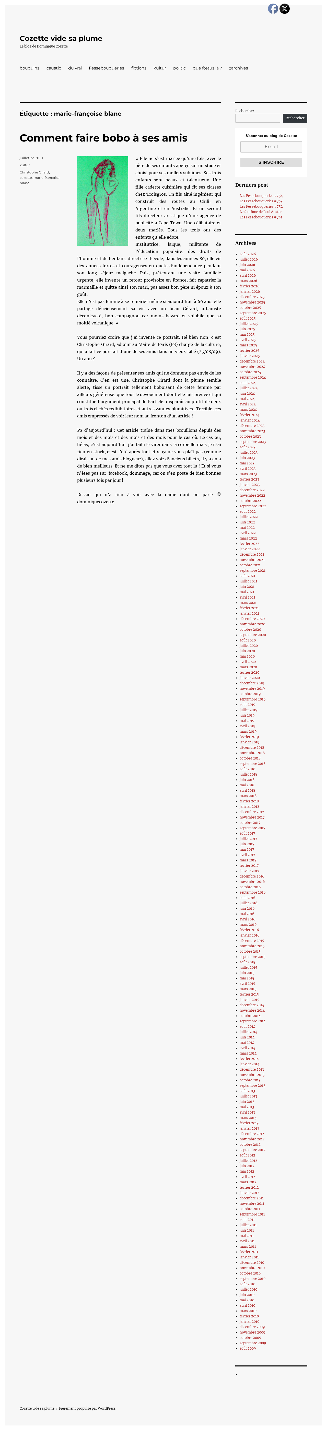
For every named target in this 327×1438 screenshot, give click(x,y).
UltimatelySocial (205, 1434)
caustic (53, 68)
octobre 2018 (250, 758)
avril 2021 (247, 597)
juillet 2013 (248, 1096)
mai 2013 (247, 1107)
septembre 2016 (253, 892)
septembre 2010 (252, 1279)
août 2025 (248, 318)
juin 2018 (247, 780)
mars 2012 (248, 1182)
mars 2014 (248, 1053)
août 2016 (247, 898)
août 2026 (248, 254)
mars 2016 (248, 924)
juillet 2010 (248, 1289)
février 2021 (249, 608)
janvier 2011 (249, 1257)
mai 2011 (247, 1236)
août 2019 (247, 705)
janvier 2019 (250, 742)
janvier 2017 (249, 871)
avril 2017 (247, 855)
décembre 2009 (252, 1327)
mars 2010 (248, 1311)
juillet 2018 (248, 774)
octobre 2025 (250, 308)
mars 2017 (248, 860)
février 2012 (249, 1187)
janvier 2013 (249, 1128)
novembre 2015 (252, 946)
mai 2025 (247, 334)
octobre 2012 (250, 1144)
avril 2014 (247, 1048)
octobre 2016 (250, 887)
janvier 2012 (249, 1193)
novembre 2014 (252, 1010)
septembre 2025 (253, 313)
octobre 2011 (250, 1209)
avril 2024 (248, 404)
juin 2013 (247, 1102)
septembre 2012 (252, 1150)
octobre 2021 (250, 565)
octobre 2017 (250, 823)
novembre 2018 (252, 753)
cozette (26, 178)
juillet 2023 (249, 452)
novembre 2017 (252, 817)
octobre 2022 (250, 501)
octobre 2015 (250, 951)
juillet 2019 (249, 710)
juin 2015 (247, 973)
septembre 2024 (253, 377)
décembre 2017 (252, 812)
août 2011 (247, 1220)
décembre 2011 (252, 1198)
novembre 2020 (252, 624)
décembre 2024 (252, 361)
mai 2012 (247, 1171)
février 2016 (249, 930)
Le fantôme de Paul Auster (261, 212)
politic (179, 68)
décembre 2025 (252, 297)
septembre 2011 (252, 1214)
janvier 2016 (250, 935)
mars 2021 (248, 603)
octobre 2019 (250, 694)
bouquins (29, 68)
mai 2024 (247, 399)
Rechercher (244, 111)
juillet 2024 (249, 388)
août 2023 (247, 447)
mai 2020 (247, 656)
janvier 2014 (249, 1064)
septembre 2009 (253, 1343)
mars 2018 (248, 796)
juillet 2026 (249, 259)
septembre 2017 (252, 828)
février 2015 (249, 994)
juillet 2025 (249, 324)
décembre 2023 (252, 426)
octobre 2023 (250, 436)
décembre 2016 (252, 876)
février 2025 (249, 350)
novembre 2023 (252, 431)
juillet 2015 (248, 967)
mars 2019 (248, 731)
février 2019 (249, 737)
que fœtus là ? (207, 68)
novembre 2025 (252, 302)
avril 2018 (247, 790)
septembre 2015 (252, 957)
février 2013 (249, 1123)
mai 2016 (247, 914)
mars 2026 (248, 281)
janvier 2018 (249, 806)
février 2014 (249, 1059)
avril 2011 (247, 1241)
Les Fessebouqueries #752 (261, 206)
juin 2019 (247, 715)
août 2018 (247, 769)
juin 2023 (247, 458)
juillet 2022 (249, 517)
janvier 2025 (250, 356)
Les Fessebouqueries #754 (261, 196)
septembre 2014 (252, 1021)
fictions (138, 68)
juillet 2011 (248, 1225)
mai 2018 (247, 785)
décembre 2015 (252, 941)
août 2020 (248, 640)
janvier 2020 (250, 678)
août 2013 (247, 1091)
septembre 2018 (252, 764)
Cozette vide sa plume (61, 38)
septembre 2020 (253, 635)
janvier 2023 (250, 485)
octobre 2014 (250, 1016)
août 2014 (247, 1026)
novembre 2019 (252, 688)
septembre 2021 (252, 570)
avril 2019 (247, 726)
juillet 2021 (248, 581)
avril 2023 (247, 468)
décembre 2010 (252, 1262)
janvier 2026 (250, 291)
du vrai (75, 68)
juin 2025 (247, 329)
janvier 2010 (249, 1321)
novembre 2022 (252, 495)
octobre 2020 (250, 629)
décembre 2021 (252, 554)
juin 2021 (247, 586)
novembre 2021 (252, 560)
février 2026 (250, 286)
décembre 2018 (252, 747)
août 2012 (247, 1155)
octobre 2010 (250, 1273)
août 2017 (247, 833)
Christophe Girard (34, 172)
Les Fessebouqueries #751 (261, 217)
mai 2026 (247, 270)
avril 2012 (247, 1177)
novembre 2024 (252, 367)
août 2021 (247, 576)
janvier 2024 (250, 420)
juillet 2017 (248, 839)
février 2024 (249, 415)
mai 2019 (247, 721)
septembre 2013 (252, 1085)
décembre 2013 (252, 1069)
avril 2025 (248, 340)
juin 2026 (247, 265)
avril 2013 (247, 1112)
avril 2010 (247, 1305)
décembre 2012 (252, 1134)
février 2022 (249, 544)
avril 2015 (247, 983)
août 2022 (248, 511)
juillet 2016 (249, 903)
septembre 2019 (253, 699)
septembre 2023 (253, 442)
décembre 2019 (252, 683)
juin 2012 (247, 1166)
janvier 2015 (249, 1000)
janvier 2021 (249, 613)
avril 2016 (247, 919)
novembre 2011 (252, 1203)
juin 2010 (247, 1295)
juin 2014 (247, 1037)
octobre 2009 (250, 1338)
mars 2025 (248, 345)
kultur (160, 68)
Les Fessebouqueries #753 (261, 201)
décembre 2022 (252, 490)
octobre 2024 (250, 372)
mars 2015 (248, 989)
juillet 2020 (249, 646)
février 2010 (249, 1316)
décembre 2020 (252, 619)
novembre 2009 (252, 1332)
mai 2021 (247, 592)
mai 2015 (247, 978)
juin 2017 (247, 844)
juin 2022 (247, 522)
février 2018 (249, 801)
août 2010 (247, 1284)
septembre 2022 (253, 506)
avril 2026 (248, 275)
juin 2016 (247, 908)
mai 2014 (247, 1042)
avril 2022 (248, 533)
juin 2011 (247, 1230)
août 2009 (248, 1348)
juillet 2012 (248, 1161)
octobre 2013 (250, 1080)
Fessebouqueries (106, 68)
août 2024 (248, 383)
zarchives (238, 68)
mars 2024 (248, 409)
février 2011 (249, 1252)
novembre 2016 (252, 882)
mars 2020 (248, 667)
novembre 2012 (252, 1139)
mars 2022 (248, 538)
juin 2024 (247, 393)
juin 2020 (247, 651)
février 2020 (249, 672)
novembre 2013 (252, 1075)
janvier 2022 (250, 549)
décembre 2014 (252, 1005)
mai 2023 (247, 463)
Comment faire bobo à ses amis (104, 138)
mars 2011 (248, 1246)
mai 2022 (247, 527)
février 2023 (249, 479)
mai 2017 (247, 849)
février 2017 (249, 865)
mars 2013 (248, 1118)
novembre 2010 (252, 1268)
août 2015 (247, 962)
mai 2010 (247, 1300)
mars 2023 (248, 474)
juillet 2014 (248, 1032)
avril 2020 (248, 662)
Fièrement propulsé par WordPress (87, 1408)
